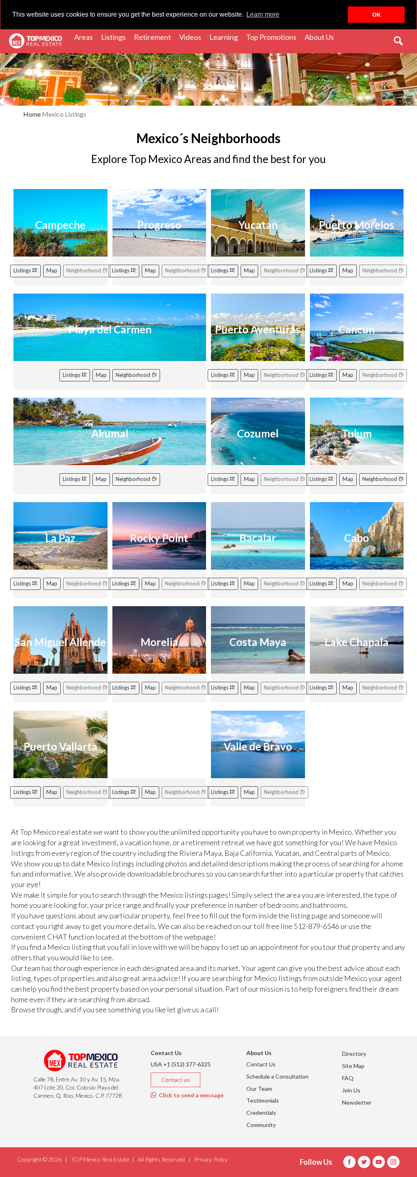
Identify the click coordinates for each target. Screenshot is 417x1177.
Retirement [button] (154, 36)
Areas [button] (85, 36)
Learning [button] (225, 36)
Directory (354, 1053)
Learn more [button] (262, 14)
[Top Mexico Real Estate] (35, 41)
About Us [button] (321, 36)
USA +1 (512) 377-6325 (181, 1064)
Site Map (353, 1065)
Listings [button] (115, 36)
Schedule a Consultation (277, 1076)
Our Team (259, 1088)
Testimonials (262, 1100)
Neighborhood (133, 375)
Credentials (261, 1112)
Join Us (351, 1090)
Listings (22, 270)
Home (32, 114)
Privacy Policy (211, 1159)
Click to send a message (190, 1095)
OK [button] (376, 14)
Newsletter (356, 1102)
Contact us (175, 1079)
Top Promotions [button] (273, 36)
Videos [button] (192, 36)
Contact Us (261, 1064)
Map (51, 270)
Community (261, 1124)
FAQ (347, 1078)
